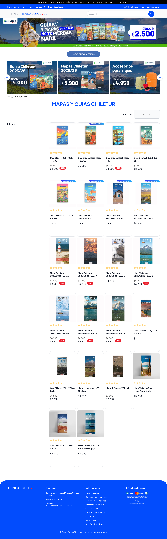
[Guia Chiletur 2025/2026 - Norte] (62, 136)
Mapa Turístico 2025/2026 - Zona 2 (143, 217)
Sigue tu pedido (35, 7)
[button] (13, 14)
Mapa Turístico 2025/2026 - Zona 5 (115, 274)
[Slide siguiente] (160, 77)
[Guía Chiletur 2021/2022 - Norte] (62, 423)
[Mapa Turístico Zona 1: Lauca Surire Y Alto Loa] (146, 366)
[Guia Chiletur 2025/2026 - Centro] (90, 136)
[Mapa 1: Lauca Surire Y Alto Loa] (90, 366)
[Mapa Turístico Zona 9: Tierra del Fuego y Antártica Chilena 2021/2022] (90, 423)
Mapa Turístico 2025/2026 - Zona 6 (143, 274)
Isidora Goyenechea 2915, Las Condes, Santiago (63, 494)
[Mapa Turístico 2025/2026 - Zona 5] (118, 251)
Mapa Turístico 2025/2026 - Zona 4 (87, 274)
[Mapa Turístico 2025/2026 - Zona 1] (118, 193)
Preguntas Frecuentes (17, 7)
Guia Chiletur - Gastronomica (85, 217)
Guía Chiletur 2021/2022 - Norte (62, 447)
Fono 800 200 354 (54, 499)
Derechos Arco (91, 520)
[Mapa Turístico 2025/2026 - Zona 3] (62, 251)
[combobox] (120, 13)
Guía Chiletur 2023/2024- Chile (62, 389)
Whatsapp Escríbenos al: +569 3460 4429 (59, 504)
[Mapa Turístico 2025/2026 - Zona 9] (118, 308)
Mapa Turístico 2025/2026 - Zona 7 (59, 332)
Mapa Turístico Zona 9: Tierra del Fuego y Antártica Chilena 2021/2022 (88, 447)
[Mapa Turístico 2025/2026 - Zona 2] (146, 193)
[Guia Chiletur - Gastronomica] (90, 193)
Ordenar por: (127, 114)
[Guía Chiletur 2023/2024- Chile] (62, 366)
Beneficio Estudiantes (95, 524)
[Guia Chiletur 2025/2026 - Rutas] (62, 193)
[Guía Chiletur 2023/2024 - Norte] (146, 308)
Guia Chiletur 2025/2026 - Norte (62, 159)
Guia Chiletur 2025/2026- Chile (146, 159)
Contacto (89, 516)
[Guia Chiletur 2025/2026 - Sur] (118, 136)
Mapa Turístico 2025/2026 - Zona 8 (87, 332)
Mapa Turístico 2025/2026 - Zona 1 (115, 217)
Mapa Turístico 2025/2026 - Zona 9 (115, 332)
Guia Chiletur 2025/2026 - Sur (117, 159)
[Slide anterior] (7, 77)
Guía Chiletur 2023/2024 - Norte (145, 332)
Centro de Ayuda (92, 508)
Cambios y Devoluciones (55, 7)
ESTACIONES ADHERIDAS (83, 54)
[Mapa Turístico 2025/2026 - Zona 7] (62, 308)
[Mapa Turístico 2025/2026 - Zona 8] (90, 308)
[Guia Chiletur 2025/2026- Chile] (146, 136)
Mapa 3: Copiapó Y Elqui (117, 388)
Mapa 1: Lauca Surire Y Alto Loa (88, 389)
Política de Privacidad (94, 504)
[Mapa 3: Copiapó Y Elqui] (118, 366)
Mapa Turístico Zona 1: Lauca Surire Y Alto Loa (144, 389)
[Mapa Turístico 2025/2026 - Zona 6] (146, 251)
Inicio (9, 97)
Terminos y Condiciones (95, 501)
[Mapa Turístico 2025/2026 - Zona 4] (90, 251)
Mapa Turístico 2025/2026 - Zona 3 (59, 274)
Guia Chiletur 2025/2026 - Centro (89, 159)
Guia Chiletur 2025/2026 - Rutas (62, 217)
